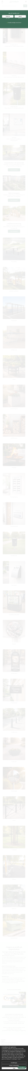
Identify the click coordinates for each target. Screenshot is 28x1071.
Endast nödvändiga (14, 1065)
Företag (8, 16)
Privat (20, 16)
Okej (14, 1068)
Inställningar (14, 1062)
